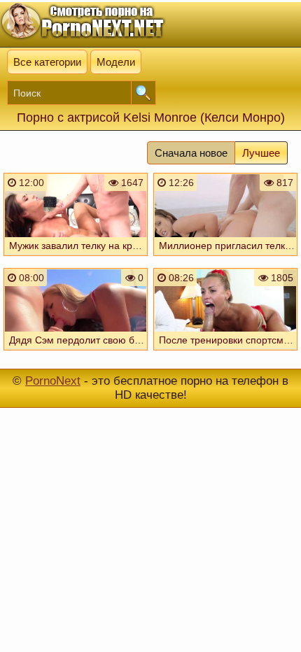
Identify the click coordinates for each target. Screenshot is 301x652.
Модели (116, 62)
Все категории (47, 62)
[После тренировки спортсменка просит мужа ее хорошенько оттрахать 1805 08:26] (225, 353)
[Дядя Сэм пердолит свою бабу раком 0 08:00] (75, 353)
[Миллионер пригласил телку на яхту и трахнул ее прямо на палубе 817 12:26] (225, 258)
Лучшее (261, 153)
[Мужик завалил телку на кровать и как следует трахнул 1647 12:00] (75, 258)
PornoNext (52, 381)
